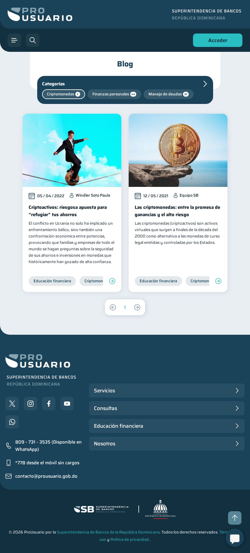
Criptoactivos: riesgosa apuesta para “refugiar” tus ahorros (68, 211)
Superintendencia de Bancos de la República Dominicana (108, 532)
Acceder (216, 41)
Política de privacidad (129, 539)
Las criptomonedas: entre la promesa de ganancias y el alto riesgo (177, 211)
